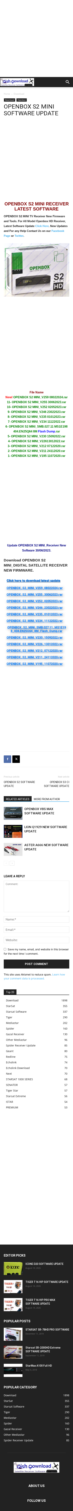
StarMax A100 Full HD (38, 1365)
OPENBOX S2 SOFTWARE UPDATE (19, 784)
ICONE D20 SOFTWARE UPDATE (44, 1263)
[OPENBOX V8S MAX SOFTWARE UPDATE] (13, 813)
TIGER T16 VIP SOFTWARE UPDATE (46, 1281)
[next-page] (12, 863)
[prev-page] (6, 863)
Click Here (42, 226)
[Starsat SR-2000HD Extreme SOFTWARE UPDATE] (13, 1352)
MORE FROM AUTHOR (47, 799)
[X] (16, 759)
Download (19, 93)
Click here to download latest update (33, 580)
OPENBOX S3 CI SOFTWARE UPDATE (56, 784)
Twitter (19, 235)
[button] (68, 82)
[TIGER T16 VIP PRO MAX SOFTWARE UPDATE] (13, 1304)
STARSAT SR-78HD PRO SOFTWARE (47, 1329)
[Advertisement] (36, 38)
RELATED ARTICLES (17, 799)
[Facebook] (7, 759)
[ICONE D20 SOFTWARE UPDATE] (13, 1268)
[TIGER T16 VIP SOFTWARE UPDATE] (13, 1286)
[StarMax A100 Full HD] (13, 1370)
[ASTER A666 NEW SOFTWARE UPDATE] (13, 849)
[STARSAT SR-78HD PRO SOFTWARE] (13, 1334)
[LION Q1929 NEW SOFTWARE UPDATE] (13, 831)
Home (7, 93)
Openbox (22, 100)
